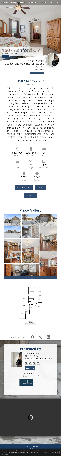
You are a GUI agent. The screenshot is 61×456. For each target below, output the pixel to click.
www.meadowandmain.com (38, 358)
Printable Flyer (23, 187)
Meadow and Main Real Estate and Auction (24, 65)
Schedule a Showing (36, 73)
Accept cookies (54, 452)
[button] (30, 417)
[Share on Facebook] (33, 337)
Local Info (30, 195)
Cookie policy (4, 454)
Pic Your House (30, 449)
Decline (45, 452)
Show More (30, 278)
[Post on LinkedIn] (48, 337)
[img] (52, 60)
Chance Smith (36, 60)
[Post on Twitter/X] (40, 337)
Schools (41, 187)
